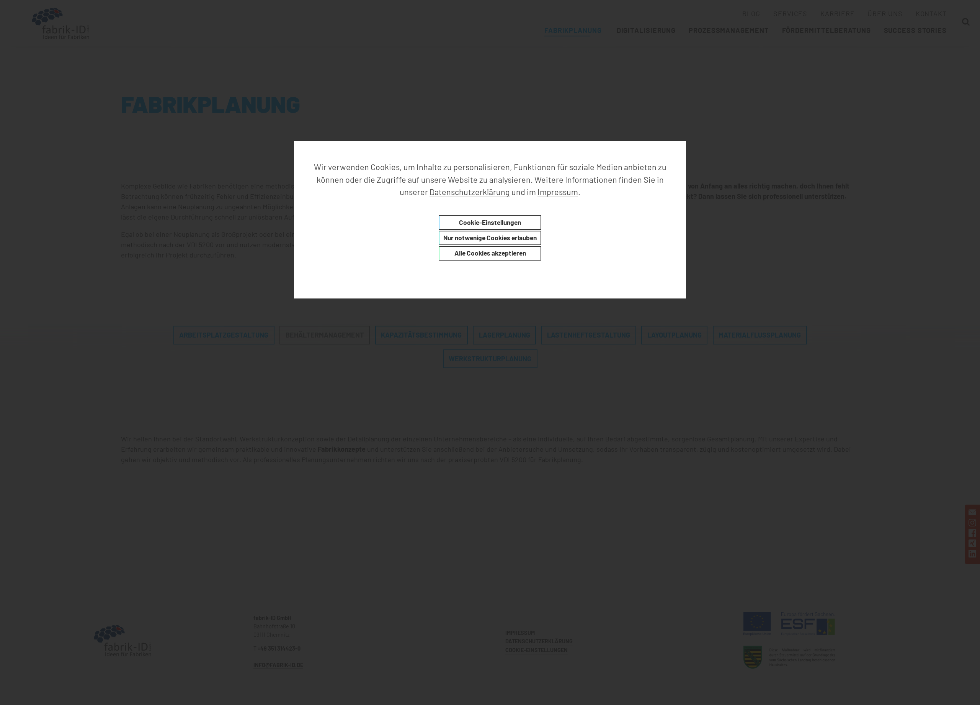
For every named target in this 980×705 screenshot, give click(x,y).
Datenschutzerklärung (470, 192)
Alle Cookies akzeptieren (490, 253)
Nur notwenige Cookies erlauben (490, 237)
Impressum (557, 192)
